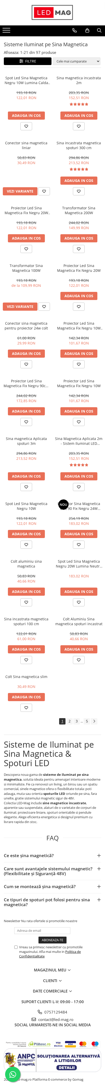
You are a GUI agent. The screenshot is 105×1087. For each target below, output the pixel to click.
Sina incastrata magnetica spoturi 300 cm (79, 145)
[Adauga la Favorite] (26, 126)
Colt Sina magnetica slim (26, 676)
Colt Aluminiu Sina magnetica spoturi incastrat (78, 621)
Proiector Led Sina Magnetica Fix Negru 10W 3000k (79, 325)
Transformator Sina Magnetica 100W (26, 268)
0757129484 (55, 1012)
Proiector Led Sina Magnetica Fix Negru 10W (79, 383)
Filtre (29, 61)
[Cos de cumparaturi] (87, 30)
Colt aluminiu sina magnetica (26, 564)
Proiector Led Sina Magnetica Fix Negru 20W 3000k (26, 210)
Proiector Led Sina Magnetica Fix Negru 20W (79, 268)
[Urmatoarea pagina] (94, 721)
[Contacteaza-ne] (74, 30)
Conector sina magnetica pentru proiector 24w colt (26, 325)
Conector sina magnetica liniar (26, 145)
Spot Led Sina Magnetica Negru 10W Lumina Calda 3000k (26, 80)
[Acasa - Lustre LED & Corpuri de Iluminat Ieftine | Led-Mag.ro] (52, 13)
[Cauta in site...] (99, 30)
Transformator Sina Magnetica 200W (78, 210)
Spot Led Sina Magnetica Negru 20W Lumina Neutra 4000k (79, 564)
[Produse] (7, 32)
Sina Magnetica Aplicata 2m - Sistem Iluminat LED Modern (78, 441)
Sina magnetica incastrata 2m (79, 80)
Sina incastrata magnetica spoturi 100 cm (26, 621)
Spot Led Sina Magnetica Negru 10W (26, 506)
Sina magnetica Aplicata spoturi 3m (26, 441)
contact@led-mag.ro (55, 1019)
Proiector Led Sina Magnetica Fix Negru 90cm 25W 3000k (26, 383)
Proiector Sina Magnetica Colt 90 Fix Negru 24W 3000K (79, 506)
